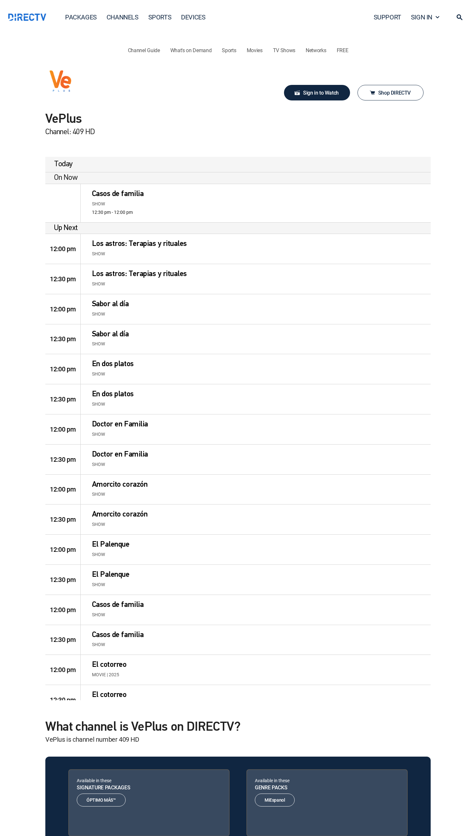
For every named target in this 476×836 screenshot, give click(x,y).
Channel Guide (144, 50)
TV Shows (284, 50)
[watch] (62, 203)
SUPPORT (387, 17)
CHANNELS (123, 17)
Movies (255, 50)
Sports (229, 50)
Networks (316, 50)
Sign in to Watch (321, 92)
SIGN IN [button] (421, 17)
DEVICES (193, 17)
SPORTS (160, 17)
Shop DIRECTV (394, 92)
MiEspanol (275, 800)
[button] (459, 17)
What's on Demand (191, 50)
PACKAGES (81, 17)
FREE (342, 50)
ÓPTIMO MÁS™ (101, 800)
